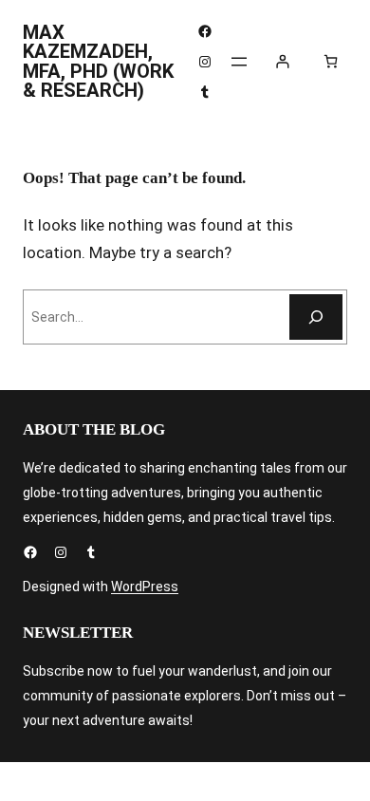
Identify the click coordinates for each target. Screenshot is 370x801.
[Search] (315, 317)
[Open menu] (239, 61)
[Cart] (330, 61)
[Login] (282, 61)
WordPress (144, 586)
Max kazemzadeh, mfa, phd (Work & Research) (98, 61)
